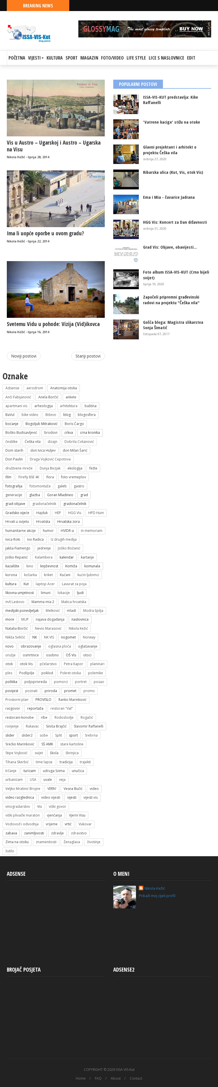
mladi (71, 610)
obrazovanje (31, 646)
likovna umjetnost (19, 592)
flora (50, 477)
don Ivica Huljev (43, 450)
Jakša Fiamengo (17, 548)
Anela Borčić (48, 397)
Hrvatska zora (68, 521)
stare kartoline (71, 744)
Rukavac (32, 726)
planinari (97, 663)
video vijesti (50, 797)
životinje (93, 841)
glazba (34, 494)
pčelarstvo (48, 663)
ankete (71, 397)
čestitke (11, 441)
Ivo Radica (35, 539)
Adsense (12, 388)
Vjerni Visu (77, 815)
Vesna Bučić (73, 788)
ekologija (75, 468)
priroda (51, 690)
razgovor (12, 708)
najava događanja (50, 619)
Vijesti (34, 58)
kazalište (12, 566)
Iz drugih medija (64, 539)
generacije (13, 494)
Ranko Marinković (72, 699)
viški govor (57, 806)
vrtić (68, 824)
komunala (92, 566)
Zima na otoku (17, 841)
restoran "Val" (62, 708)
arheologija (43, 405)
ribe (44, 717)
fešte (93, 468)
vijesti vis (90, 797)
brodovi (50, 432)
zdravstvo (79, 833)
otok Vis (26, 663)
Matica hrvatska (73, 601)
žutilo (9, 851)
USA (33, 779)
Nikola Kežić (78, 628)
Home (81, 1078)
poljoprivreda (35, 681)
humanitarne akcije (20, 530)
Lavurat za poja (74, 583)
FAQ (98, 1078)
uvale (47, 779)
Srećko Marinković (19, 744)
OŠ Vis (71, 655)
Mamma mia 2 (43, 601)
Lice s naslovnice (166, 58)
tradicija (66, 762)
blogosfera (87, 414)
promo (89, 690)
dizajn (52, 441)
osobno (52, 655)
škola (54, 752)
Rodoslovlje (64, 717)
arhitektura (68, 405)
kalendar (67, 557)
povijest (11, 690)
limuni (46, 592)
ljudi (80, 592)
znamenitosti (46, 841)
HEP (58, 512)
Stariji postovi (88, 356)
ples (8, 673)
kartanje (87, 557)
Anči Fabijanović (18, 397)
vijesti (71, 797)
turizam (30, 770)
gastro (79, 486)
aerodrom (34, 388)
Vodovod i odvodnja (22, 824)
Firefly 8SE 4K (28, 477)
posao (99, 681)
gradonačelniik (44, 503)
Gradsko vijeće (17, 512)
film (8, 477)
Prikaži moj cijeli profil (157, 895)
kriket (48, 574)
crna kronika (90, 432)
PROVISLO (43, 699)
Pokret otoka (70, 673)
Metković (53, 610)
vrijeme (52, 824)
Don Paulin (14, 459)
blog (67, 414)
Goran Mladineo (60, 494)
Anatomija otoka (63, 388)
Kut (26, 583)
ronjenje (12, 726)
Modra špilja (93, 610)
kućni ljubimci (88, 574)
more (9, 619)
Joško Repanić (16, 557)
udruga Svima (54, 770)
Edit (191, 58)
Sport (71, 58)
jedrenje (44, 548)
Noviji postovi (23, 356)
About (116, 1078)
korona (11, 574)
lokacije (64, 592)
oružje (10, 655)
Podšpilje (26, 673)
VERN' (51, 788)
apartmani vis (16, 405)
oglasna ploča (59, 646)
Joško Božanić (69, 548)
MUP (25, 619)
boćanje (11, 423)
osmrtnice (31, 655)
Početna (17, 58)
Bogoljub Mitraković (42, 423)
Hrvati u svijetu (17, 521)
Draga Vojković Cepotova (50, 459)
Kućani (65, 574)
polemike (95, 673)
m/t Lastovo (14, 601)
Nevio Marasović (48, 628)
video (94, 788)
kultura (10, 583)
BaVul (9, 414)
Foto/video (112, 58)
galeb (62, 486)
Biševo (50, 414)
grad (84, 494)
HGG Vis (74, 512)
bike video (30, 414)
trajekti (85, 762)
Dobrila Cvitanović (79, 441)
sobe (44, 735)
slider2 (27, 735)
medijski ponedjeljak (22, 610)
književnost (49, 566)
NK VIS (49, 637)
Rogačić (87, 717)
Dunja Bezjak (50, 468)
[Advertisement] (55, 921)
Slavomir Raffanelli (88, 726)
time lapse (44, 762)
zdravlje (57, 833)
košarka (30, 574)
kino (29, 566)
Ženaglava (72, 841)
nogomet (68, 637)
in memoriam (91, 530)
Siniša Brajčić (56, 726)
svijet (39, 752)
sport (73, 735)
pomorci (61, 681)
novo (9, 646)
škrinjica (72, 752)
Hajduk (42, 512)
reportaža (35, 708)
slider (9, 735)
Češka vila (33, 441)
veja (62, 779)
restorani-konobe (19, 717)
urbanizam (14, 779)
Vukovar (85, 824)
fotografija (13, 486)
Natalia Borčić (16, 628)
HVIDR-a (67, 530)
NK (34, 637)
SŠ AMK (47, 744)
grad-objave (15, 503)
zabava (11, 833)
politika (11, 681)
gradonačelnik (74, 503)
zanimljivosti (34, 833)
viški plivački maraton (22, 815)
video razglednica (19, 797)
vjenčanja (54, 815)
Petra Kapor (73, 663)
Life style (136, 58)
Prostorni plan (16, 699)
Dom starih (14, 450)
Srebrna (91, 735)
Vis (39, 806)
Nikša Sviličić (15, 637)
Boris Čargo (74, 423)
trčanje (10, 770)
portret (81, 681)
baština (91, 405)
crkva (68, 432)
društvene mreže (19, 468)
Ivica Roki (12, 539)
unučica (78, 770)
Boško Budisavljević (21, 432)
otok (9, 663)
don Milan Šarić (75, 450)
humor (48, 530)
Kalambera (44, 557)
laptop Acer (45, 583)
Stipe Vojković (16, 752)
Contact (136, 1078)
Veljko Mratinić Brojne (22, 788)
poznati (31, 690)
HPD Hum (96, 512)
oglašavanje (87, 646)
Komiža (71, 566)
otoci (87, 655)
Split (58, 735)
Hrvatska (43, 521)
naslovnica (80, 619)
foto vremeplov (73, 477)
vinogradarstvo (17, 806)
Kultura (55, 58)
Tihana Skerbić (17, 762)
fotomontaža (40, 486)
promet (70, 690)
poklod (47, 673)
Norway (89, 637)
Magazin (89, 58)
